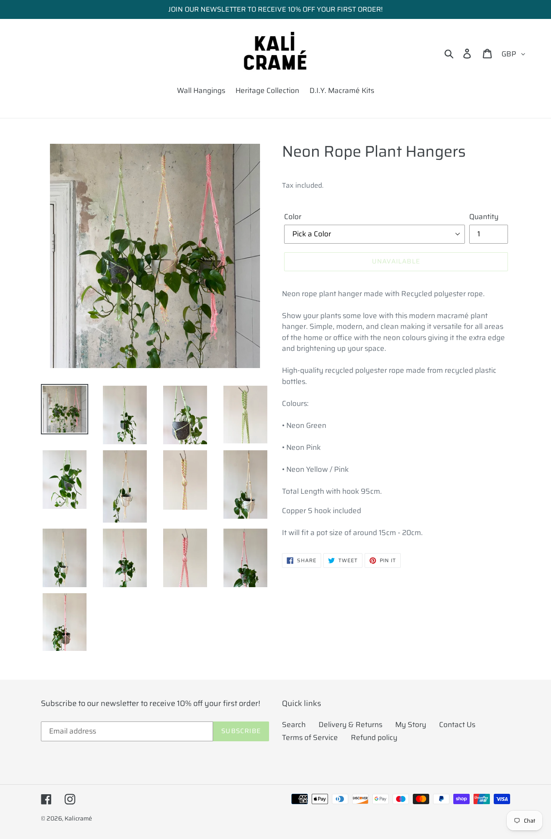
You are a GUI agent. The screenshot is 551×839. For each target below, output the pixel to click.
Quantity (483, 216)
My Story (410, 724)
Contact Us (457, 724)
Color (292, 216)
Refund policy (374, 737)
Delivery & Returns (350, 724)
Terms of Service (310, 737)
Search (294, 724)
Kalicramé (78, 818)
